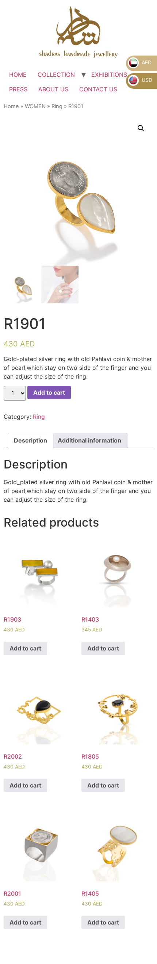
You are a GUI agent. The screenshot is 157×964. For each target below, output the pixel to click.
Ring (56, 106)
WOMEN (35, 106)
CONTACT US (98, 89)
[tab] (30, 440)
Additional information (89, 440)
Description (30, 440)
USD (146, 80)
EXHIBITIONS (109, 74)
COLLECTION (56, 74)
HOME (18, 74)
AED (146, 62)
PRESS (18, 89)
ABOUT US (53, 89)
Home (11, 106)
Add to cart (49, 392)
